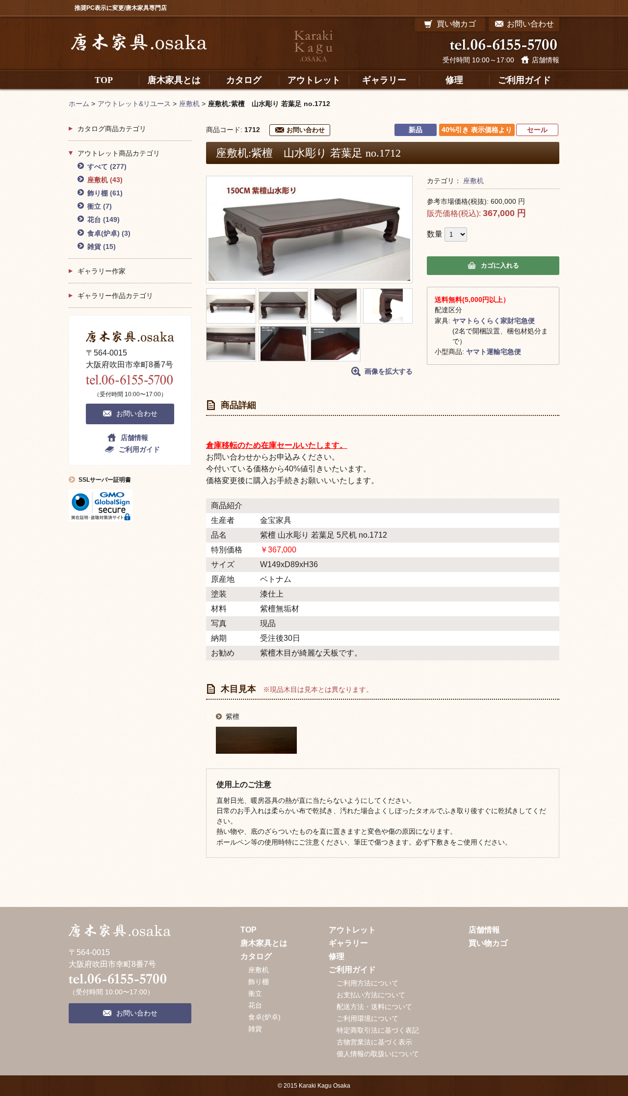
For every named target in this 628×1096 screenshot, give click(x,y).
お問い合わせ (306, 130)
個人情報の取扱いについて (378, 1054)
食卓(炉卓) (109, 233)
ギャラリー (348, 943)
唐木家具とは (264, 943)
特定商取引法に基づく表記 (378, 1030)
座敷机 (473, 181)
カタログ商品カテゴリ (112, 129)
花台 (103, 219)
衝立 (99, 206)
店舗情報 (545, 60)
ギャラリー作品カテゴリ (115, 296)
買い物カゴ (488, 943)
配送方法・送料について (374, 1007)
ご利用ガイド (139, 449)
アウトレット (352, 930)
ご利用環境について (367, 1018)
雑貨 (101, 246)
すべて (107, 166)
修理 (336, 956)
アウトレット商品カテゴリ (119, 153)
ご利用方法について (367, 983)
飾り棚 (105, 193)
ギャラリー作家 (102, 271)
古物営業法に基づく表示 (374, 1042)
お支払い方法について (371, 995)
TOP (248, 930)
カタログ (256, 956)
